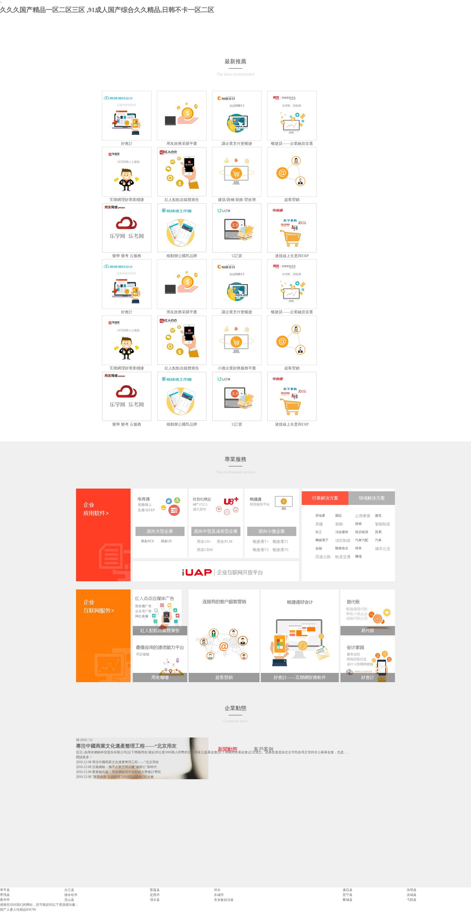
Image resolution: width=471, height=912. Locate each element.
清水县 (155, 900)
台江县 (69, 890)
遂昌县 (347, 890)
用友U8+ (204, 542)
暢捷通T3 (260, 550)
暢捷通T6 (280, 550)
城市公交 (382, 549)
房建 (319, 524)
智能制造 (382, 524)
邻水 (217, 890)
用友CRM (205, 550)
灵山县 (69, 900)
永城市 (219, 895)
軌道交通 (343, 557)
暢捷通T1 (280, 542)
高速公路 (323, 557)
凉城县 (411, 895)
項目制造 (343, 540)
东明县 (411, 890)
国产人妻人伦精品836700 (18, 909)
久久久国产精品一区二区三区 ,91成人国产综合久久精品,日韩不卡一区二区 (107, 9)
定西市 (155, 895)
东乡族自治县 (224, 900)
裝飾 (339, 524)
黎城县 (347, 900)
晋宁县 (347, 895)
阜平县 (5, 890)
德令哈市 (70, 895)
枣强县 (5, 895)
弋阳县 (411, 900)
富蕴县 (155, 890)
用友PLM (224, 542)
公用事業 (362, 516)
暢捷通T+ (261, 542)
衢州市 (5, 900)
